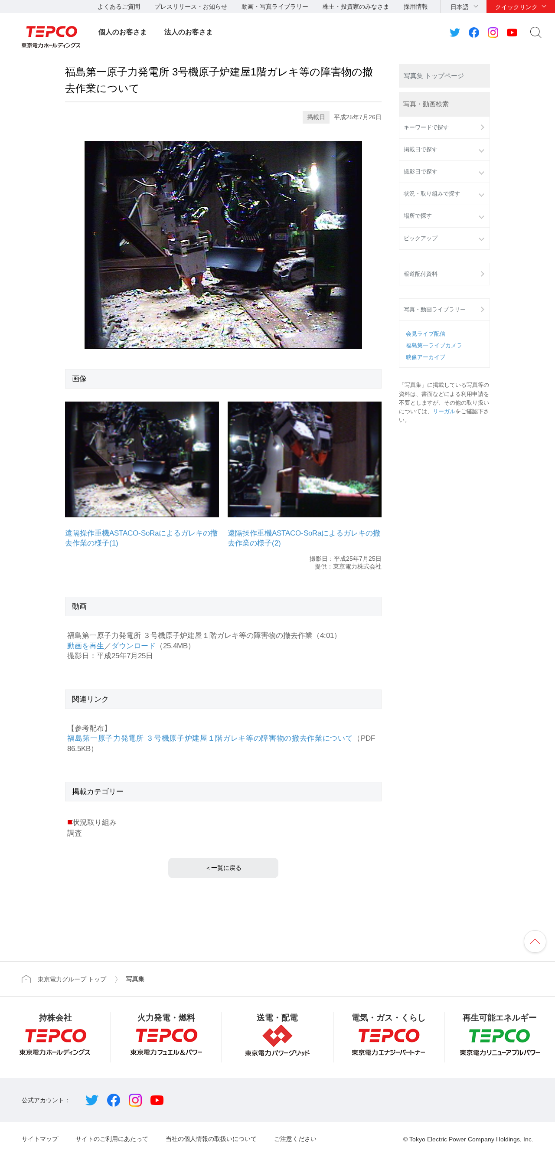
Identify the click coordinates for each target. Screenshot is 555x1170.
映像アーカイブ (425, 357)
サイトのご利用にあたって (111, 1138)
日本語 (460, 6)
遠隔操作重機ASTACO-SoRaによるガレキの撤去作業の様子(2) (304, 538)
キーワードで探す (426, 127)
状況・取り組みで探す (432, 194)
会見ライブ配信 (425, 334)
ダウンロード (133, 646)
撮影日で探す (420, 172)
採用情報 (416, 6)
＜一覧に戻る (223, 867)
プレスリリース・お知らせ (190, 6)
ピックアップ (420, 238)
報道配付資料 (420, 274)
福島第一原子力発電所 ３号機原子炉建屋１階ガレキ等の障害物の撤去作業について (210, 738)
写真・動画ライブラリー (435, 310)
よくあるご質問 (119, 6)
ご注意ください (295, 1138)
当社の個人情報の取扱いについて (211, 1138)
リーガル (444, 412)
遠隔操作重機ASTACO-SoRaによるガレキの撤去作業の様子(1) (141, 538)
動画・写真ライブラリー (275, 6)
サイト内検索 (536, 32)
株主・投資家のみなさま (356, 6)
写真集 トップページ (434, 75)
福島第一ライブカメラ (434, 346)
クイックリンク (516, 6)
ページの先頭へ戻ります (535, 941)
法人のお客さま (188, 32)
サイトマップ (40, 1138)
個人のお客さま (122, 32)
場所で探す (418, 216)
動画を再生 (85, 646)
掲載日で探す (420, 150)
